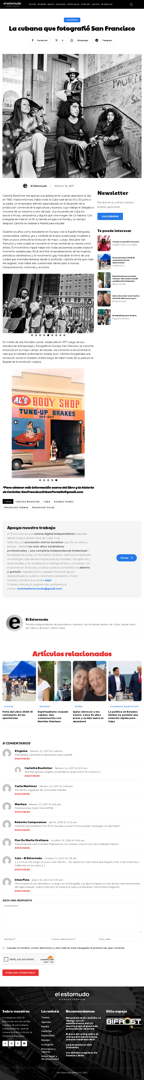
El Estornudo (38, 186)
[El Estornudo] (26, 186)
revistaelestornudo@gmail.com (39, 588)
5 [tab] (48, 335)
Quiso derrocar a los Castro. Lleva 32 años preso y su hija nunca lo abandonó (88, 716)
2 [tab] (36, 335)
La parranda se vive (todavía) (79, 1046)
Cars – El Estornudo (28, 858)
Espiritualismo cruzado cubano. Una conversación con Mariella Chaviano (125, 278)
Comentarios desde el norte (124, 706)
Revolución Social (43, 507)
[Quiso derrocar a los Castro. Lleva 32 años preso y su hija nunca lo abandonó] (104, 298)
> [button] (89, 302)
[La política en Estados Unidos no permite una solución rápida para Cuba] (125, 681)
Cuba (47, 501)
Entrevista (45, 706)
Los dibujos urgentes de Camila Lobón (81, 1054)
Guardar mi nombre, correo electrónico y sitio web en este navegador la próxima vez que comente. (66, 947)
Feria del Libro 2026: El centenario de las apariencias (123, 260)
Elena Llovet (119, 284)
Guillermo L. (118, 265)
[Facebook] (5, 1043)
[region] (48, 303)
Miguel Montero (121, 318)
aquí (48, 580)
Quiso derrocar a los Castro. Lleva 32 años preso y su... (126, 297)
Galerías (72, 20)
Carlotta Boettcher (28, 501)
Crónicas (9, 706)
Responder (22, 758)
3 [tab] (40, 335)
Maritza (21, 804)
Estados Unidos (63, 501)
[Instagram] (11, 1043)
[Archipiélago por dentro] (104, 317)
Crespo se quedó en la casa (125, 241)
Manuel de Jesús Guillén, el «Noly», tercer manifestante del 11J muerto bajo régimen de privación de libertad (83, 1023)
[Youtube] (24, 1043)
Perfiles (79, 706)
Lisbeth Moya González (124, 244)
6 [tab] (52, 335)
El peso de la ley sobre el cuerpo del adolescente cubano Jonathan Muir (82, 1036)
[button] (131, 4)
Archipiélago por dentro (124, 315)
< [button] (7, 302)
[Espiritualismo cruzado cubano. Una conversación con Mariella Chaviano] (104, 280)
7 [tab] (56, 335)
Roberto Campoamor (31, 822)
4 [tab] (44, 335)
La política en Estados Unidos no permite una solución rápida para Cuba (123, 716)
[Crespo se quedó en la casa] (104, 243)
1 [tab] (32, 335)
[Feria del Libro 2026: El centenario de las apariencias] (104, 262)
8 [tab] (60, 335)
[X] (18, 1043)
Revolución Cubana (16, 507)
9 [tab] (64, 335)
